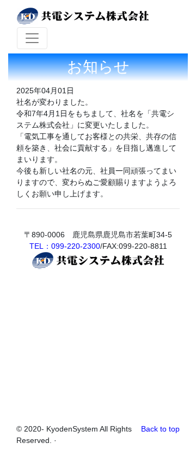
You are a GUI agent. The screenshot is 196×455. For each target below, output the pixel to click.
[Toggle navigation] (32, 38)
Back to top (160, 428)
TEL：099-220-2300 (64, 246)
